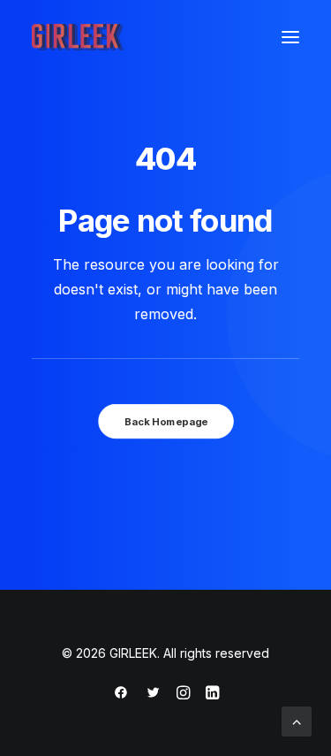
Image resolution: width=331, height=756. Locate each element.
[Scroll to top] (297, 720)
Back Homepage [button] (165, 422)
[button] (290, 37)
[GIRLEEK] (78, 37)
